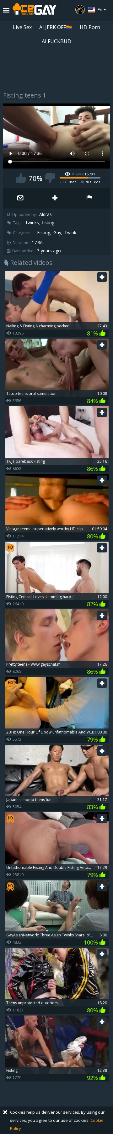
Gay (57, 232)
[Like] (21, 178)
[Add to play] (55, 198)
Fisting (43, 232)
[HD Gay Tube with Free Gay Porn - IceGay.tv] (34, 10)
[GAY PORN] (80, 9)
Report (89, 198)
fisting (48, 222)
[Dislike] (50, 178)
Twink (70, 232)
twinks (32, 222)
